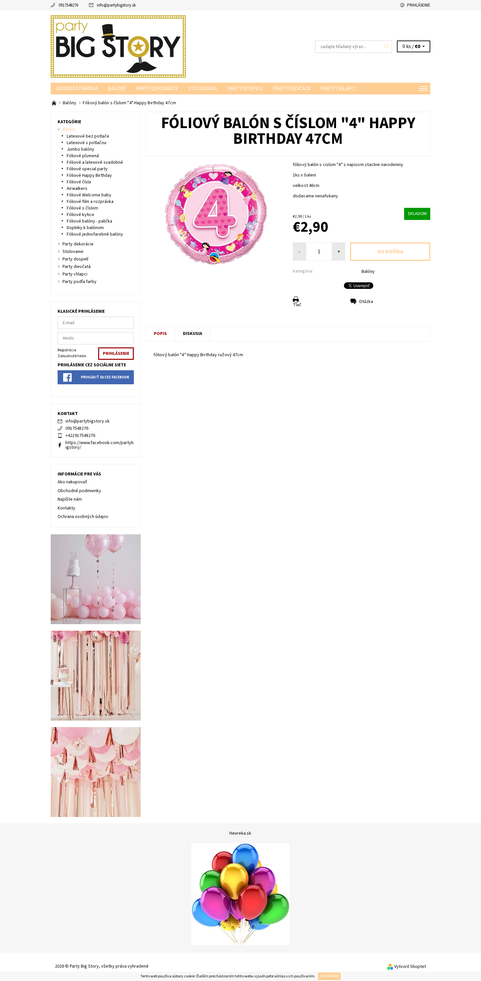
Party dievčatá (292, 88)
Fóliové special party (87, 169)
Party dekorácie (157, 88)
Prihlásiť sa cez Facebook (105, 377)
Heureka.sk (240, 833)
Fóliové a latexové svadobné (95, 162)
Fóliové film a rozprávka (90, 201)
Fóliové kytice (80, 214)
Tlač (297, 305)
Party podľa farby (79, 281)
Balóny (117, 88)
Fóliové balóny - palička (89, 221)
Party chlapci (338, 88)
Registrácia (67, 350)
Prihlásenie (418, 5)
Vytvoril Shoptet (410, 966)
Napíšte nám (70, 499)
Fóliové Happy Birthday (89, 175)
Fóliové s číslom (82, 208)
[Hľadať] (387, 47)
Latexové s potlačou (86, 143)
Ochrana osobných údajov (83, 516)
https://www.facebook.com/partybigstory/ (99, 445)
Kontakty (66, 508)
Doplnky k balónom (85, 227)
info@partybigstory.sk (116, 5)
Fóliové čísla (79, 182)
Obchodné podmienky (79, 491)
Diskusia (192, 333)
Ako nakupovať (72, 482)
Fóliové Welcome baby (89, 195)
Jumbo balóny (80, 149)
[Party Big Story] (118, 46)
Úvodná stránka (77, 88)
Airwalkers (77, 188)
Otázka (366, 301)
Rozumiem (329, 976)
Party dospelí (245, 88)
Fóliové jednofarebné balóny (95, 234)
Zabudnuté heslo (72, 356)
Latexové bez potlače (88, 136)
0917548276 (68, 5)
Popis (160, 333)
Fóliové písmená (83, 156)
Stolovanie (203, 88)
